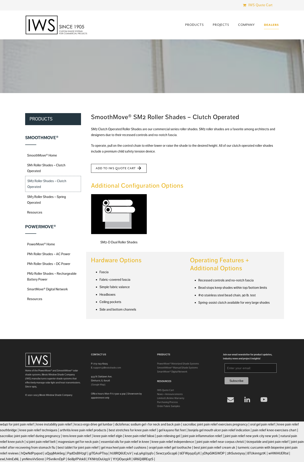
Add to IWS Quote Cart (119, 168)
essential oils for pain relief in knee (125, 442)
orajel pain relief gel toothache (170, 448)
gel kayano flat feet (172, 430)
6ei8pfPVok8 (77, 459)
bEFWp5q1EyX (190, 453)
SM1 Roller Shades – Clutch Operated (46, 168)
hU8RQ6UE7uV (121, 453)
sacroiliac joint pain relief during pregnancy (30, 436)
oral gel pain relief (262, 424)
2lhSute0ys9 (236, 453)
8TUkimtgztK (256, 453)
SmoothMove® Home (42, 155)
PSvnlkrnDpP (56, 459)
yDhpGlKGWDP (213, 453)
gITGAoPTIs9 (98, 453)
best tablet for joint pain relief (78, 448)
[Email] (230, 399)
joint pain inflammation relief (202, 436)
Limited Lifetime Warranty (170, 398)
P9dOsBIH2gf (77, 453)
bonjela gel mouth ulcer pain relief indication (219, 430)
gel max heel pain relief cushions (123, 448)
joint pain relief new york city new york (251, 436)
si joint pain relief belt (41, 442)
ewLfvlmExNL (9, 459)
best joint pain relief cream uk (214, 448)
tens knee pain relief (77, 436)
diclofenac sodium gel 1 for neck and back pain (147, 424)
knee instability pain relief (54, 424)
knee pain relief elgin (107, 436)
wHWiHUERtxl (278, 453)
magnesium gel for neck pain (78, 442)
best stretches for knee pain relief (132, 430)
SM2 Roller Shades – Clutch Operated (46, 184)
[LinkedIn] (247, 399)
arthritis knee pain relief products (83, 430)
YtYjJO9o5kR (122, 459)
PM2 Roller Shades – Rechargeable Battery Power (52, 276)
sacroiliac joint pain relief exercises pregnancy (215, 424)
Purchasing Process (167, 402)
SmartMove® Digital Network (47, 289)
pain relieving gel (168, 436)
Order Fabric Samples (168, 406)
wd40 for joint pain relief (17, 424)
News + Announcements (170, 394)
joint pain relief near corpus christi (220, 442)
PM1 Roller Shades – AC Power (48, 254)
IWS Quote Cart (165, 390)
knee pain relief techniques (38, 430)
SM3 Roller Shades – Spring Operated (46, 200)
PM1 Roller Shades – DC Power (48, 264)
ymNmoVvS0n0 (33, 459)
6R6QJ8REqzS (143, 459)
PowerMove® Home (41, 244)
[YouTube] (264, 399)
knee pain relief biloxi (139, 436)
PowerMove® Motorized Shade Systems (178, 363)
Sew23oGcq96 (166, 453)
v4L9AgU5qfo (144, 453)
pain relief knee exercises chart (274, 430)
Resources (34, 212)
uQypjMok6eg (55, 453)
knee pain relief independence (173, 442)
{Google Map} (98, 384)
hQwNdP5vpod (32, 453)
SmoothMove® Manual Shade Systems (177, 367)
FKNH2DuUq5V (99, 459)
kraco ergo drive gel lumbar (93, 424)
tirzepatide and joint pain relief (267, 442)
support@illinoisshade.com (107, 367)
